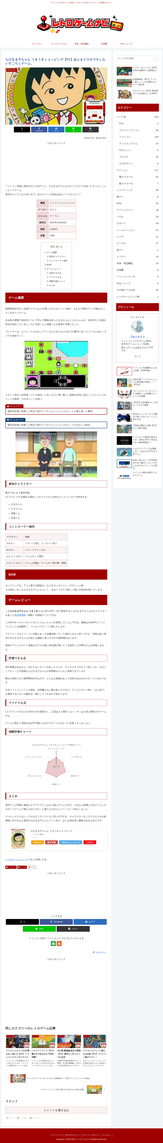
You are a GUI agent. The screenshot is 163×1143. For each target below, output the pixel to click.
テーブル (23, 867)
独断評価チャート (57, 281)
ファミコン (12, 867)
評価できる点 (55, 273)
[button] (90, 129)
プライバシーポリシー (91, 1135)
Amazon (37, 842)
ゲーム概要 (52, 252)
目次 (52, 246)
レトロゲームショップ (16, 859)
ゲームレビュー (54, 269)
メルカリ (90, 842)
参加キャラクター (57, 256)
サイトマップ (57, 1135)
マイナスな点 (55, 277)
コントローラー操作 (58, 260)
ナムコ (33, 867)
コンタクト (107, 1135)
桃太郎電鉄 (20, 615)
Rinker (41, 834)
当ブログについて (72, 1135)
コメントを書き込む (56, 1110)
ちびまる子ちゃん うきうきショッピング (51, 831)
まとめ (52, 285)
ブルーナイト (137, 336)
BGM (49, 265)
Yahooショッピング (70, 842)
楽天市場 (51, 842)
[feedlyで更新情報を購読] (53, 943)
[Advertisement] (56, 163)
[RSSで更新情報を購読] (59, 943)
